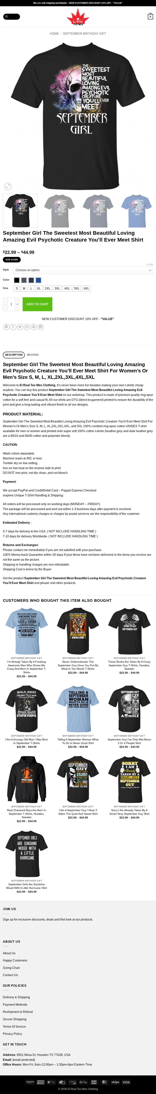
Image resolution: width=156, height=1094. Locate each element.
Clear (149, 264)
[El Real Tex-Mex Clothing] (78, 16)
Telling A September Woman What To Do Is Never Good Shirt (77, 741)
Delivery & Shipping (16, 997)
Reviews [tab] (33, 354)
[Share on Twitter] (20, 327)
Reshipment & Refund (18, 1011)
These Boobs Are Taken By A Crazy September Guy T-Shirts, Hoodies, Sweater (129, 665)
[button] (11, 17)
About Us (9, 953)
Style (6, 269)
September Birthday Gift (84, 33)
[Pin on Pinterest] (34, 327)
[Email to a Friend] (27, 327)
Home (54, 33)
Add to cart (37, 304)
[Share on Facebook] (13, 327)
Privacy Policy (12, 1033)
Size (5, 288)
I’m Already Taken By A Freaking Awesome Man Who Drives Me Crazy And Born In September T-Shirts (26, 667)
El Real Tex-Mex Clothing (83, 1088)
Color (6, 280)
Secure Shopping (14, 1019)
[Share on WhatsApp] (6, 327)
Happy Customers (15, 960)
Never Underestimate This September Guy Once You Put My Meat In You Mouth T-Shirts (78, 665)
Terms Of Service (14, 1026)
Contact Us (10, 975)
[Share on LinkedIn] (40, 327)
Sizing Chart (11, 967)
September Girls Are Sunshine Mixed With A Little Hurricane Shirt (26, 886)
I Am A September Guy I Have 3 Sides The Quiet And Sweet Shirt (78, 812)
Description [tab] (14, 354)
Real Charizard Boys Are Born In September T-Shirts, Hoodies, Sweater (26, 814)
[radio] (17, 280)
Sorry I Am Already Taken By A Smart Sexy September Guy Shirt (129, 812)
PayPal (23, 490)
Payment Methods (15, 1004)
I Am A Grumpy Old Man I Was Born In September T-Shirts (26, 741)
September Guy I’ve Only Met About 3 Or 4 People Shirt (129, 741)
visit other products (62, 583)
